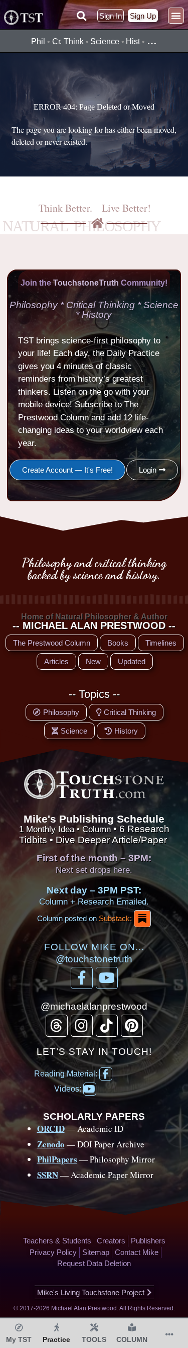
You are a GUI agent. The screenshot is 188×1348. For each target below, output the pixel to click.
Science (104, 41)
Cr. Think (68, 41)
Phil (38, 41)
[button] (81, 16)
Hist (133, 41)
